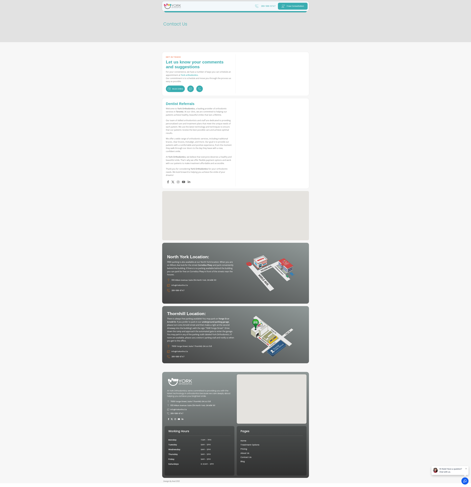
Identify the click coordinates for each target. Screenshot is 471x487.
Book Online (177, 88)
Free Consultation (295, 6)
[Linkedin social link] (188, 182)
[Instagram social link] (178, 182)
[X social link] (173, 182)
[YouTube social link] (183, 182)
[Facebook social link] (168, 182)
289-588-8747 (268, 6)
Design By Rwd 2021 (171, 481)
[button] (235, 212)
